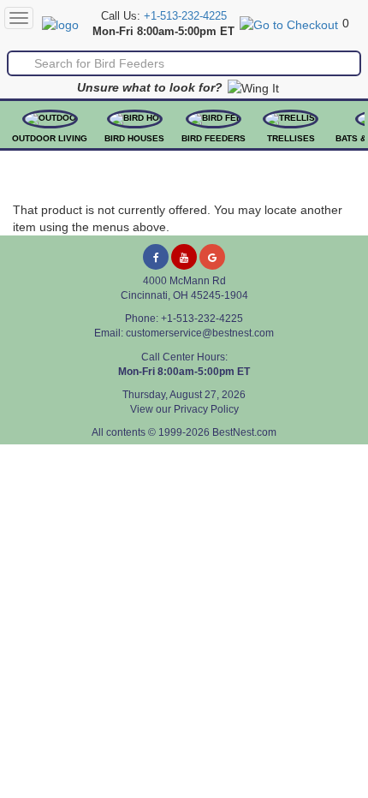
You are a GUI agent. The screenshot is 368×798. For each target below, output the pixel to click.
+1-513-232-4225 (185, 16)
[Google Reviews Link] (212, 257)
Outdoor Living (49, 138)
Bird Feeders (213, 138)
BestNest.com (244, 432)
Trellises (291, 138)
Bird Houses (134, 138)
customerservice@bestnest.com (200, 333)
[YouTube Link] (184, 257)
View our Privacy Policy (184, 409)
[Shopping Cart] (289, 23)
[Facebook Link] (156, 257)
